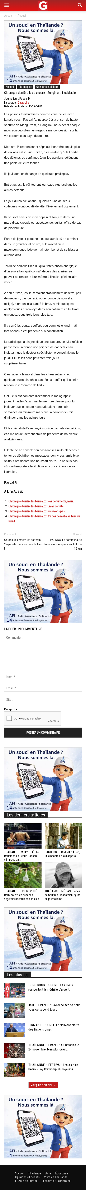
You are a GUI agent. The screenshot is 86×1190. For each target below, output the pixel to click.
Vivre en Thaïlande (56, 1177)
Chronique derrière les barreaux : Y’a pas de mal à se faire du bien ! (23, 544)
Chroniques (25, 86)
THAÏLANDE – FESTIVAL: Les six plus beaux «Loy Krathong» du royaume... (53, 1067)
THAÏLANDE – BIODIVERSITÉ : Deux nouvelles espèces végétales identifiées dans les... (22, 895)
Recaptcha (10, 709)
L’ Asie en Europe (26, 1181)
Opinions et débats (47, 86)
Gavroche (23, 102)
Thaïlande (34, 1173)
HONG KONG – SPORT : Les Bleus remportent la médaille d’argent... (50, 987)
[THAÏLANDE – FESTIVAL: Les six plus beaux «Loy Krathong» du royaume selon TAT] (14, 1070)
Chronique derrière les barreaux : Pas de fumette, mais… (42, 501)
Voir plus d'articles (42, 1085)
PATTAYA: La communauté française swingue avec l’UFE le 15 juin (63, 544)
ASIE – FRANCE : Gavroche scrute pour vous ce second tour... (54, 1007)
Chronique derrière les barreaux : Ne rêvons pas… (38, 511)
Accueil (8, 15)
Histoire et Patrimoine (56, 1181)
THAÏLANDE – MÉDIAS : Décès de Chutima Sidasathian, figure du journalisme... (62, 895)
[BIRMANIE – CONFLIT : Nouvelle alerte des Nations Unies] (14, 1030)
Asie (48, 1173)
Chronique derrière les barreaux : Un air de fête (36, 506)
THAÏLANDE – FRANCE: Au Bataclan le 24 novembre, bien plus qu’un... (53, 1047)
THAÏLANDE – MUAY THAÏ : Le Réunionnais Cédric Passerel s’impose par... (21, 856)
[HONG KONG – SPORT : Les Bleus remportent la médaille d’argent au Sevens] (14, 990)
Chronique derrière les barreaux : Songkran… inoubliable (40, 93)
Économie (61, 1173)
